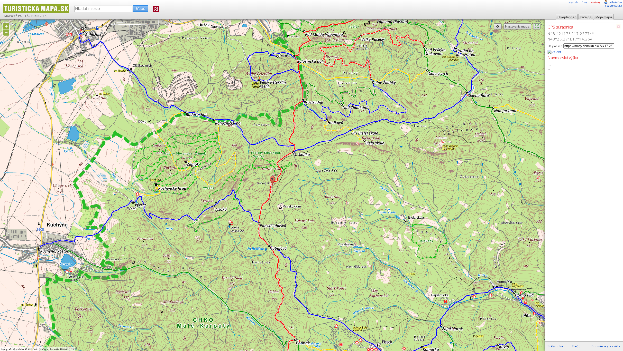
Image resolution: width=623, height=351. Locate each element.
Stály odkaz (556, 346)
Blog (584, 2)
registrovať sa (613, 5)
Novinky (595, 2)
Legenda (573, 2)
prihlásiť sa (615, 2)
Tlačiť (576, 346)
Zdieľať (556, 52)
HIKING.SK (39, 16)
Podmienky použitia (606, 346)
